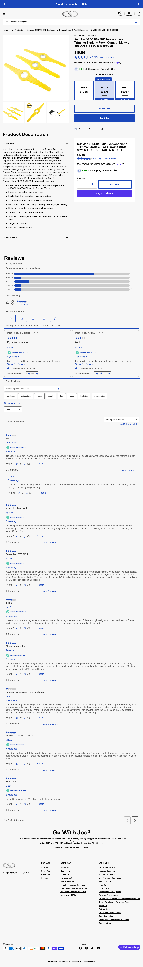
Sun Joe (44, 867)
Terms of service (76, 961)
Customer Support (107, 867)
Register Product (107, 871)
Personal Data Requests (110, 892)
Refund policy (53, 961)
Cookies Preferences (108, 895)
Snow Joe (45, 871)
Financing (64, 874)
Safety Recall (105, 909)
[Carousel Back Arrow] (5, 4)
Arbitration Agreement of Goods (114, 919)
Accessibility (105, 923)
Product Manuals (107, 874)
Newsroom (65, 871)
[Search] (136, 22)
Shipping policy (89, 961)
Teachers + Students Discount (74, 888)
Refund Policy (105, 881)
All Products (17, 30)
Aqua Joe (45, 874)
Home (5, 30)
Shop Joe (19, 873)
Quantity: (81, 178)
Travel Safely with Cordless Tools (114, 902)
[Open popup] (101, 129)
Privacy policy (64, 961)
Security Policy (106, 916)
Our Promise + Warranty (110, 878)
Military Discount (68, 881)
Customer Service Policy (110, 912)
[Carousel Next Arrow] (138, 4)
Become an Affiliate (69, 895)
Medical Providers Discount (73, 892)
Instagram (68, 847)
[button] (4, 14)
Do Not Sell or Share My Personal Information (119, 899)
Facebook (77, 847)
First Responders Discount (72, 885)
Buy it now (104, 118)
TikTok (85, 847)
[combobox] (71, 22)
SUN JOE (94, 36)
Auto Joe (45, 878)
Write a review (107, 57)
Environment (66, 878)
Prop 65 (102, 885)
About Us (64, 867)
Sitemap (103, 905)
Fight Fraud (104, 888)
